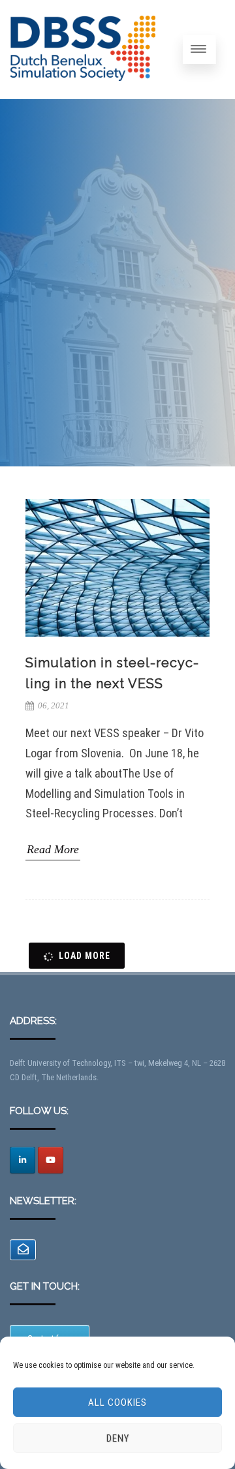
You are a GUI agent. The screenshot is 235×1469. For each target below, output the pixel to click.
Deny (117, 1438)
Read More (53, 849)
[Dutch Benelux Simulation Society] (82, 92)
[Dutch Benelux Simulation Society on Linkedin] (22, 1160)
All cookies (117, 1402)
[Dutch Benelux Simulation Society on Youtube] (50, 1160)
